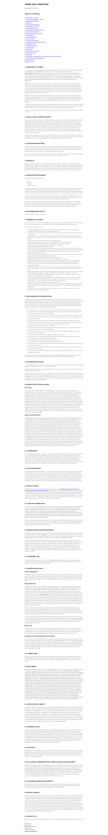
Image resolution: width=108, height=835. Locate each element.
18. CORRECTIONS (29, 47)
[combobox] (106, 834)
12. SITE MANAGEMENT (30, 37)
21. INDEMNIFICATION (30, 52)
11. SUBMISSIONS (29, 35)
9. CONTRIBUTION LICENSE (31, 31)
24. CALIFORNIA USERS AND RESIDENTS (35, 58)
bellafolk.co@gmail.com (31, 831)
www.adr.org (45, 594)
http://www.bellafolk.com (30, 73)
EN (105, 834)
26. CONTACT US (29, 61)
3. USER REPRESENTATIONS (32, 21)
